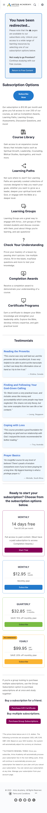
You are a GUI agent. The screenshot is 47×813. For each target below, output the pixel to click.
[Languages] (42, 4)
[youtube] (29, 800)
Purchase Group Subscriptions (23, 721)
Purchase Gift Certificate (23, 708)
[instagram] (20, 800)
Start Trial (23, 550)
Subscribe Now (23, 96)
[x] (33, 800)
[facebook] (15, 800)
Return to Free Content (22, 70)
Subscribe (23, 587)
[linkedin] (24, 800)
